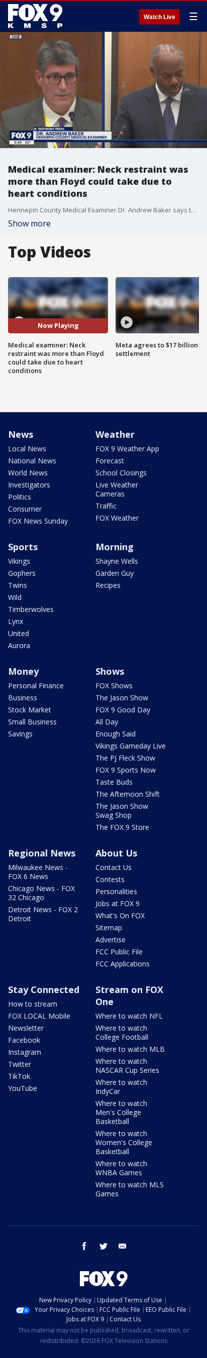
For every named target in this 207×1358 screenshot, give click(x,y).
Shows (109, 671)
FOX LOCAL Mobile (39, 1016)
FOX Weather (117, 518)
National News (32, 460)
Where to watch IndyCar (121, 1086)
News (20, 434)
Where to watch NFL (129, 1016)
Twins (17, 585)
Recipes (108, 585)
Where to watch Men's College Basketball (121, 1112)
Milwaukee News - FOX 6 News (38, 871)
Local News (27, 448)
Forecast (109, 460)
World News (28, 472)
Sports (23, 547)
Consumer (25, 509)
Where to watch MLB (130, 1049)
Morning (114, 547)
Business (22, 697)
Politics (19, 497)
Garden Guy (114, 573)
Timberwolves (31, 609)
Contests (110, 879)
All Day (106, 721)
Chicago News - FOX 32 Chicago (41, 893)
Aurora (19, 645)
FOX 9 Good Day (122, 709)
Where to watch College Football (121, 1032)
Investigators (29, 484)
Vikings (19, 561)
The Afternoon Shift (127, 794)
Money (23, 671)
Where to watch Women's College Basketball (123, 1142)
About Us (116, 853)
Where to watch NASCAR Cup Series (127, 1065)
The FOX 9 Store (122, 827)
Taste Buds (114, 782)
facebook (84, 1246)
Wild (15, 597)
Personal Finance (36, 685)
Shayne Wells (116, 561)
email (123, 1246)
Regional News (41, 853)
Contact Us (113, 867)
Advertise (110, 939)
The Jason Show (121, 697)
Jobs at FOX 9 (117, 903)
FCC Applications (122, 963)
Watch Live (159, 17)
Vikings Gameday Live (130, 746)
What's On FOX (120, 915)
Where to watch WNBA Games (121, 1168)
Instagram (24, 1052)
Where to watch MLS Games (129, 1189)
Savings (20, 733)
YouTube (22, 1088)
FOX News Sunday (38, 521)
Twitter (19, 1064)
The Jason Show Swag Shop (121, 810)
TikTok (19, 1076)
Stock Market (29, 709)
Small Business (32, 721)
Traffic (106, 506)
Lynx (15, 621)
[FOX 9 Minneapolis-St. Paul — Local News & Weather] (37, 16)
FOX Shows (114, 685)
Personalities (116, 891)
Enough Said (115, 733)
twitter (103, 1246)
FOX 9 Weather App (127, 448)
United (18, 633)
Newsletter (26, 1028)
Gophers (22, 573)
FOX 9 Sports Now (125, 770)
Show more (29, 223)
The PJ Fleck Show (125, 758)
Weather (115, 434)
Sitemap (108, 927)
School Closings (121, 472)
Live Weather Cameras (116, 489)
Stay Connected (43, 989)
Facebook (24, 1040)
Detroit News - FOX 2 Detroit (43, 914)
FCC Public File (119, 951)
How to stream (32, 1004)
